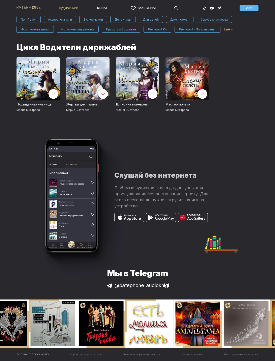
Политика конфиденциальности (141, 354)
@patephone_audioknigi (142, 285)
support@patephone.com (85, 354)
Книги (102, 8)
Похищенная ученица (34, 104)
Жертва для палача (81, 104)
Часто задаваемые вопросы (241, 354)
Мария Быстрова (28, 110)
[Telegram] (219, 8)
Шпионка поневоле (132, 104)
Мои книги (147, 8)
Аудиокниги (68, 8)
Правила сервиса (192, 354)
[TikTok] (204, 8)
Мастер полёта (177, 104)
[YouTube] (211, 8)
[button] (249, 8)
